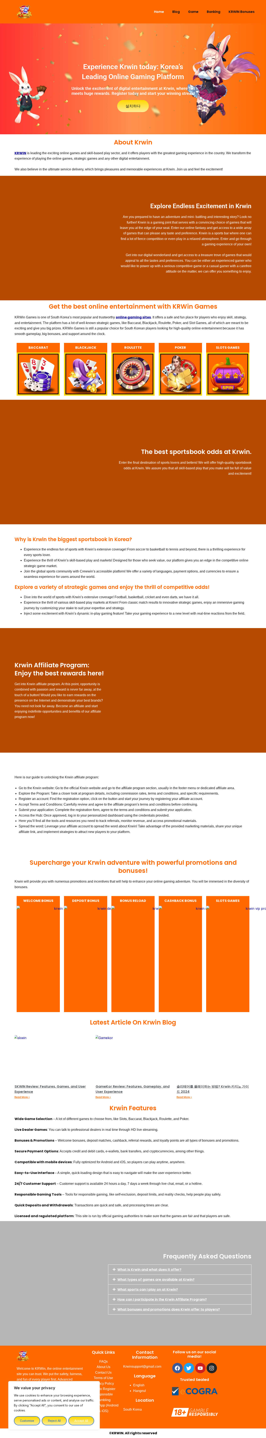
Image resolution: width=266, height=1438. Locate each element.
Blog (176, 11)
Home (159, 11)
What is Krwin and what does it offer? (149, 1269)
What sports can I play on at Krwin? (147, 1289)
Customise (27, 1420)
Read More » (22, 1097)
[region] (54, 1405)
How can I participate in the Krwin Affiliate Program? (162, 1299)
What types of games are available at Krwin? (156, 1279)
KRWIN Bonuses (242, 11)
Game (193, 11)
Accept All (81, 1420)
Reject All (54, 1420)
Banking (213, 11)
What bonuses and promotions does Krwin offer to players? (168, 1309)
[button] (179, 1269)
